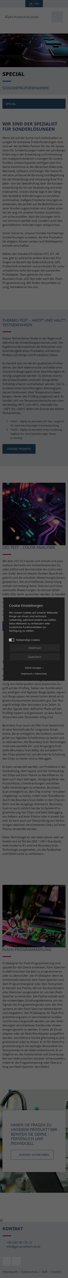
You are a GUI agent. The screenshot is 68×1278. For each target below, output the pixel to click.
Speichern (34, 657)
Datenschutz (41, 673)
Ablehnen (34, 648)
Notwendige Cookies (28, 639)
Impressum (26, 673)
